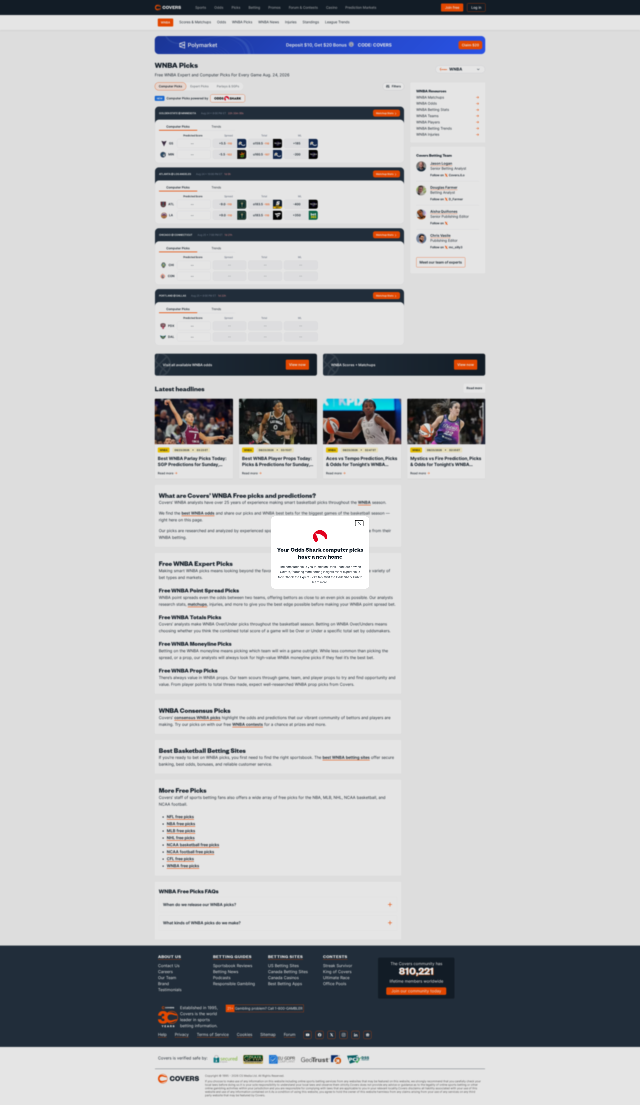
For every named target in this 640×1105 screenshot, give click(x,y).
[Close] (359, 523)
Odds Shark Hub (347, 577)
